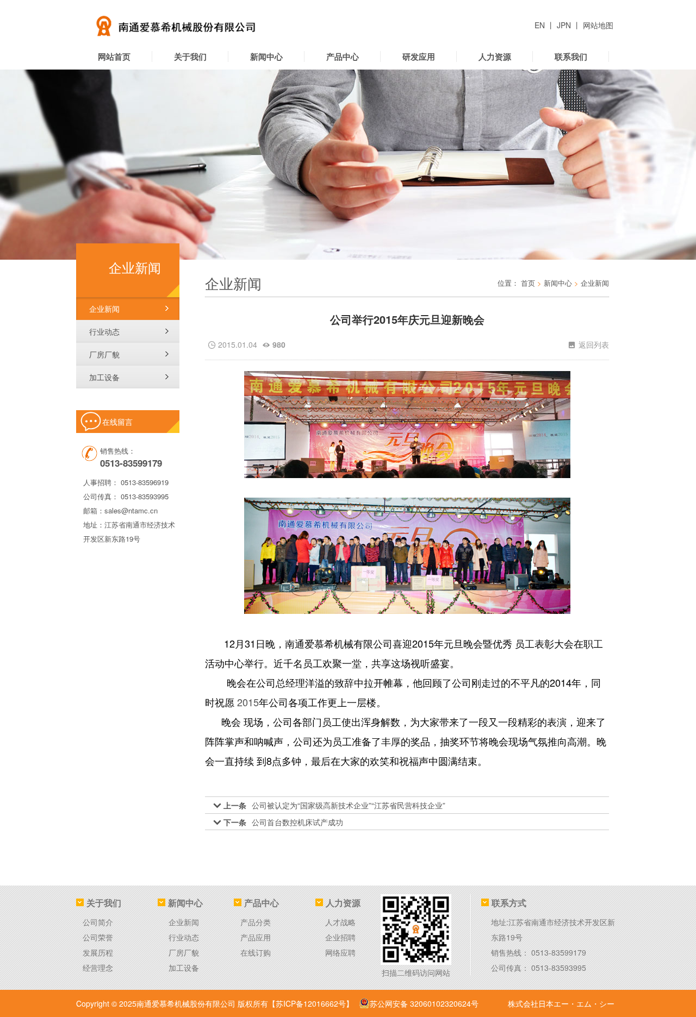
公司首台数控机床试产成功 (297, 822)
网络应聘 (340, 952)
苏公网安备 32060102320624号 (424, 1003)
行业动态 (104, 331)
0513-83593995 (145, 496)
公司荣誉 (98, 937)
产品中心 (342, 56)
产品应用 (255, 937)
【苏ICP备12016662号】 (310, 1003)
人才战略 (340, 921)
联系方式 (509, 902)
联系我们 (571, 56)
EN (541, 25)
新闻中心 (266, 56)
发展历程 (98, 952)
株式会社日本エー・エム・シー (561, 1003)
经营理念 (98, 967)
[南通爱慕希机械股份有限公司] (214, 21)
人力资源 (494, 56)
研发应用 (418, 56)
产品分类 (255, 921)
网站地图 (598, 25)
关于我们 (190, 56)
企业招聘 (340, 937)
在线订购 (255, 952)
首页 (528, 283)
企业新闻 (104, 308)
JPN (565, 25)
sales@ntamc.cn (131, 510)
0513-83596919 (145, 482)
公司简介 (98, 921)
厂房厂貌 (104, 354)
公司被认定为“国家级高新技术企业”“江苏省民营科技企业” (348, 805)
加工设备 (104, 377)
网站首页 (114, 56)
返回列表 (588, 344)
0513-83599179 (558, 952)
